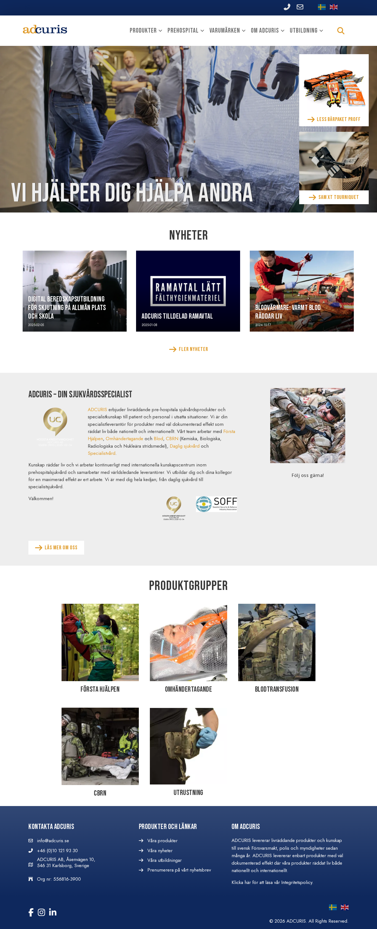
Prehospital (183, 31)
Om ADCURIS (265, 31)
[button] (160, 30)
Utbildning (304, 31)
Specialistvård (101, 453)
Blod (158, 438)
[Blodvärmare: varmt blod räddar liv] (302, 291)
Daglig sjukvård (185, 446)
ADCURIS (97, 409)
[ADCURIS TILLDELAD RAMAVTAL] (188, 291)
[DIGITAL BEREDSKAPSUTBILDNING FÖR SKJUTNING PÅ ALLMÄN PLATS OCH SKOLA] (75, 291)
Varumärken (224, 31)
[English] (332, 7)
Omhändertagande (124, 438)
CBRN (172, 438)
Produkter (143, 31)
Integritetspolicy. (298, 882)
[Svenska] (320, 7)
